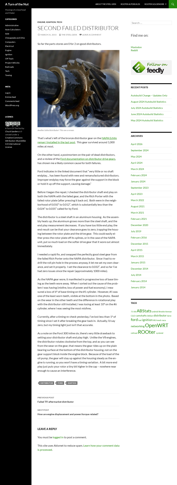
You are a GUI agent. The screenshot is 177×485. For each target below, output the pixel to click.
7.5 (132, 311)
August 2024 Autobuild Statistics (148, 101)
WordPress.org (12, 105)
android (155, 311)
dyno (169, 316)
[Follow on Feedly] (151, 67)
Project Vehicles (12, 62)
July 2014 (136, 274)
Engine (41, 22)
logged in (58, 437)
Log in (8, 93)
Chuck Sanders (12, 131)
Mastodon (136, 47)
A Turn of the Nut (17, 4)
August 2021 (138, 206)
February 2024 (139, 175)
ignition (72, 383)
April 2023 (136, 193)
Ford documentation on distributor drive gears (87, 158)
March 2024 (137, 168)
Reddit (134, 50)
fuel (140, 320)
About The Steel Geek (105, 4)
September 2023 (139, 187)
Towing (8, 75)
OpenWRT (156, 325)
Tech (59, 22)
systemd (159, 333)
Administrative (11, 25)
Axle (7, 33)
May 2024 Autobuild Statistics (147, 120)
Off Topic (9, 58)
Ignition (51, 22)
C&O (133, 316)
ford (60, 383)
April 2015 (136, 249)
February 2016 (139, 237)
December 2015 (139, 243)
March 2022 (137, 200)
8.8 (135, 311)
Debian (150, 316)
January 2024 (138, 181)
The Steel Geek (69, 34)
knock (158, 320)
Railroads (9, 67)
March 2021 (137, 212)
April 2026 (136, 144)
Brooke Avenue (165, 311)
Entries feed (10, 97)
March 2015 (137, 256)
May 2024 (136, 156)
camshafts (141, 315)
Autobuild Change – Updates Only (149, 95)
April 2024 (136, 162)
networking (138, 326)
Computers (10, 42)
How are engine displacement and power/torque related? (68, 412)
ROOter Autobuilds (130, 4)
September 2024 (139, 150)
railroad (134, 333)
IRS (154, 320)
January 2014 (138, 287)
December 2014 (139, 268)
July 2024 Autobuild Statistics (147, 107)
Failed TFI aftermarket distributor (56, 399)
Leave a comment (91, 34)
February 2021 (139, 218)
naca (164, 320)
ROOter (147, 332)
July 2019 (136, 231)
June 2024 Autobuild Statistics (147, 114)
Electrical (9, 46)
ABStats (144, 310)
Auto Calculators (12, 29)
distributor (46, 383)
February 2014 (139, 281)
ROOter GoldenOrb (154, 4)
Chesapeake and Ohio (15, 38)
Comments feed (12, 101)
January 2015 (138, 262)
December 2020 (139, 225)
